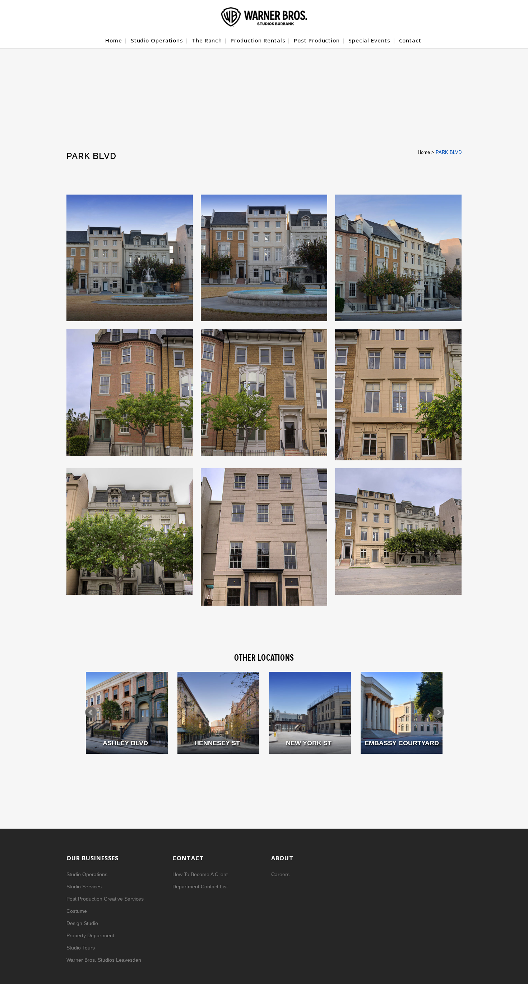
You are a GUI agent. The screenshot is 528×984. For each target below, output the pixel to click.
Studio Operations (86, 874)
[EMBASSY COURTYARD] (402, 713)
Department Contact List (200, 886)
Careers (280, 874)
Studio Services (84, 886)
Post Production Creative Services (105, 899)
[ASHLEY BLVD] (127, 713)
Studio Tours (80, 948)
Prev (91, 712)
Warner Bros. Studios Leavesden (103, 960)
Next (438, 712)
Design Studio (82, 923)
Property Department (90, 935)
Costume (76, 911)
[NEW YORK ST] (310, 713)
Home (424, 152)
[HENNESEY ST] (218, 713)
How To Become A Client (200, 874)
